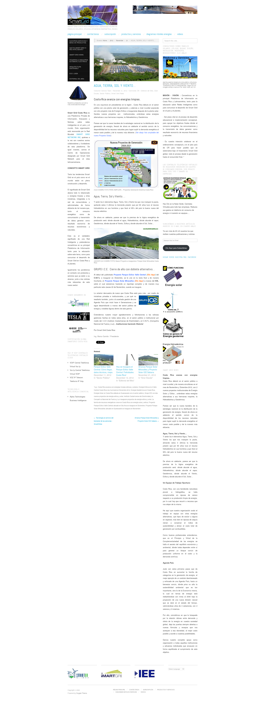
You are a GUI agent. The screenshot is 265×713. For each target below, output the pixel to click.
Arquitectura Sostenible (75, 68)
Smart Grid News (76, 55)
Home (105, 40)
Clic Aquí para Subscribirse (176, 248)
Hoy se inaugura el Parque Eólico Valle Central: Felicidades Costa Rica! (125, 370)
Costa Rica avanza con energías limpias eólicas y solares (118, 387)
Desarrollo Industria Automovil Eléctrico (78, 61)
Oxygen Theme (81, 693)
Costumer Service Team (102, 91)
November (119, 40)
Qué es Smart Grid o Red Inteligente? (77, 49)
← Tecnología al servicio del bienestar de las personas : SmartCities (103, 421)
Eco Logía (73, 73)
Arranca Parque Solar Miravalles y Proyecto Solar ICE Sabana (147, 369)
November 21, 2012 (120, 91)
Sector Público (105, 93)
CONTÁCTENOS (93, 34)
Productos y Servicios (131, 34)
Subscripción (110, 34)
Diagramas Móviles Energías (159, 34)
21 (127, 40)
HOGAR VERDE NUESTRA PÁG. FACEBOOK (179, 257)
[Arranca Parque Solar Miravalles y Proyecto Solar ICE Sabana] (148, 359)
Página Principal (75, 34)
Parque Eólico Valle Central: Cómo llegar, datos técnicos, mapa (103, 369)
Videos (180, 34)
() (135, 274)
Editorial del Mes (76, 79)
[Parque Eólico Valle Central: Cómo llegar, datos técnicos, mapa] (103, 359)
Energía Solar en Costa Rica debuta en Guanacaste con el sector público (119, 393)
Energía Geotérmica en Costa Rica (143, 390)
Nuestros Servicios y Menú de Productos (78, 42)
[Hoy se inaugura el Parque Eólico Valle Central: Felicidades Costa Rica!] (126, 359)
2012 (111, 40)
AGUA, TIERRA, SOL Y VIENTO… (115, 85)
